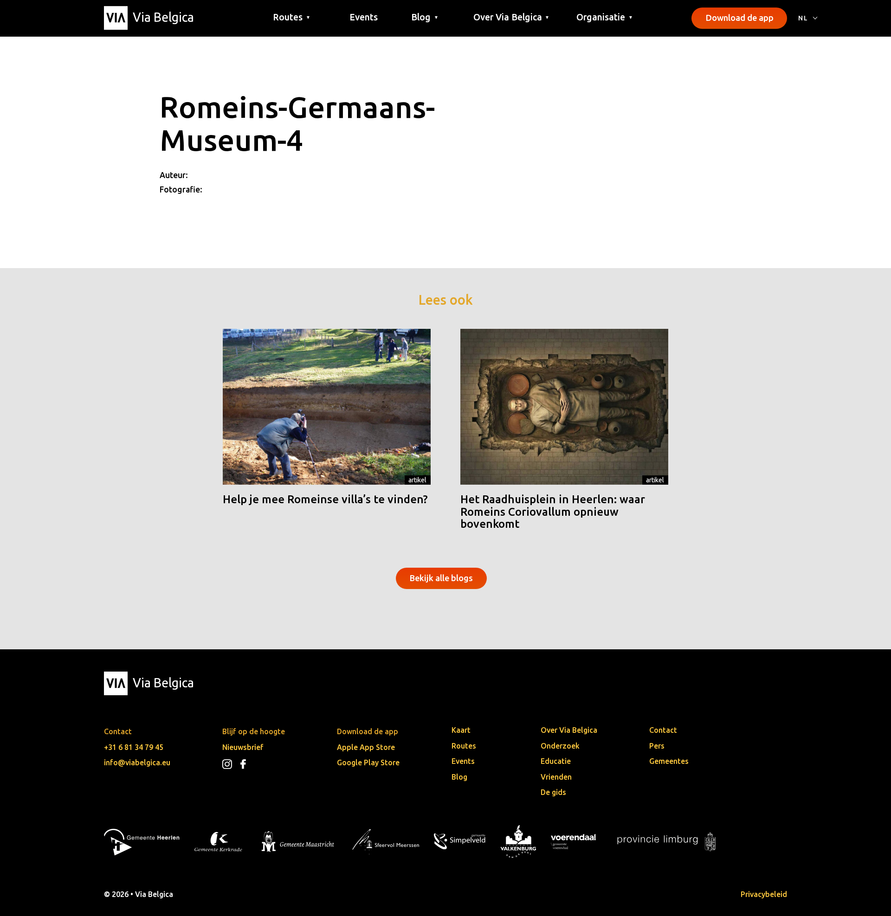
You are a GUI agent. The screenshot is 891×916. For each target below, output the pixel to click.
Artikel (417, 480)
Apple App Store (366, 747)
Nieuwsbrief (243, 747)
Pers (657, 746)
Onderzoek (560, 746)
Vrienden (556, 777)
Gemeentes (669, 761)
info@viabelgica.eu (137, 762)
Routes (464, 746)
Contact (663, 730)
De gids (553, 792)
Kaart (461, 730)
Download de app (739, 17)
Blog (459, 777)
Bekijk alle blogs (441, 578)
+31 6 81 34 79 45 (133, 747)
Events (363, 17)
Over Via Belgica (569, 730)
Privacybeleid (764, 894)
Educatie (556, 761)
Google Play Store (368, 762)
